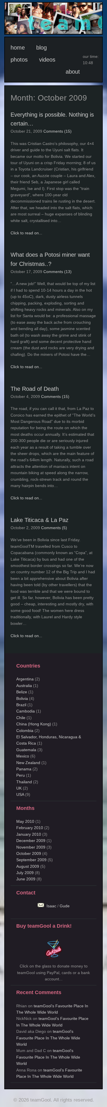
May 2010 (25, 821)
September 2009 (31, 859)
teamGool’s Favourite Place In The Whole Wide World (48, 1038)
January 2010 (28, 834)
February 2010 (29, 827)
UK (19, 788)
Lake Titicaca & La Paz (39, 520)
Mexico (22, 756)
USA (20, 794)
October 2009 (28, 853)
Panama (23, 769)
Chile (20, 717)
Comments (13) (57, 271)
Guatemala (26, 749)
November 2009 (30, 847)
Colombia (24, 730)
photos (19, 59)
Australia (24, 685)
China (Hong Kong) (33, 724)
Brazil (21, 704)
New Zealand (28, 762)
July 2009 (25, 872)
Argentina (25, 679)
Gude (65, 906)
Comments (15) (57, 131)
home (18, 47)
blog (41, 47)
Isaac (50, 906)
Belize (21, 692)
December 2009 (30, 840)
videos (47, 59)
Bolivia (22, 698)
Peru (20, 775)
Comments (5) (54, 527)
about (73, 71)
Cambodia (25, 711)
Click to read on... (26, 233)
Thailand (24, 782)
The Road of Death (35, 389)
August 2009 (27, 866)
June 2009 (25, 879)
